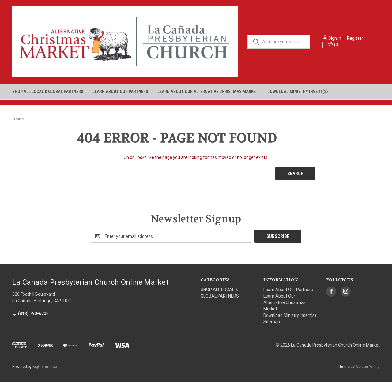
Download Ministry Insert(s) (297, 91)
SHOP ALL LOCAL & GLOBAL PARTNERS (47, 91)
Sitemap (271, 321)
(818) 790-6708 (33, 313)
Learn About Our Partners (120, 91)
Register (355, 38)
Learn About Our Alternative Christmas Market (207, 91)
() (336, 44)
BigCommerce (44, 367)
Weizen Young (367, 367)
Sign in (334, 38)
